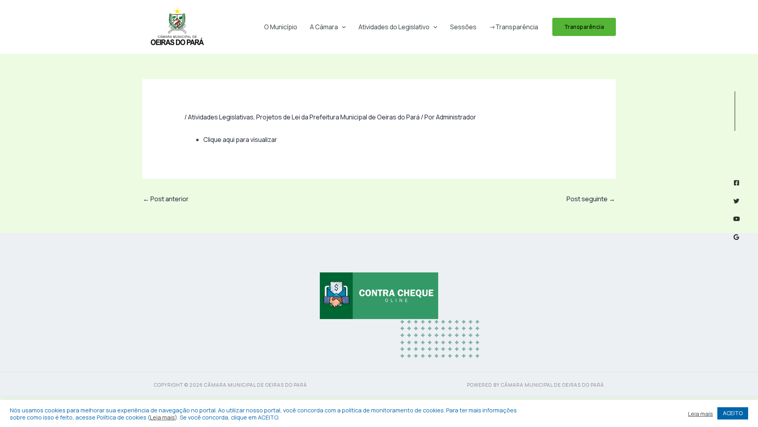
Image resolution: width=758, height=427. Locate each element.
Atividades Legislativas (220, 117)
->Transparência (513, 27)
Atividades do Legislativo (394, 27)
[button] (342, 27)
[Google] (736, 237)
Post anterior (166, 199)
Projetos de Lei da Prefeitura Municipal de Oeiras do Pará (338, 117)
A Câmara (324, 27)
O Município (280, 27)
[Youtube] (736, 219)
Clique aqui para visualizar (240, 139)
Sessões (463, 27)
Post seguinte (591, 199)
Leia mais (162, 417)
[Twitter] (736, 201)
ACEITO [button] (733, 413)
